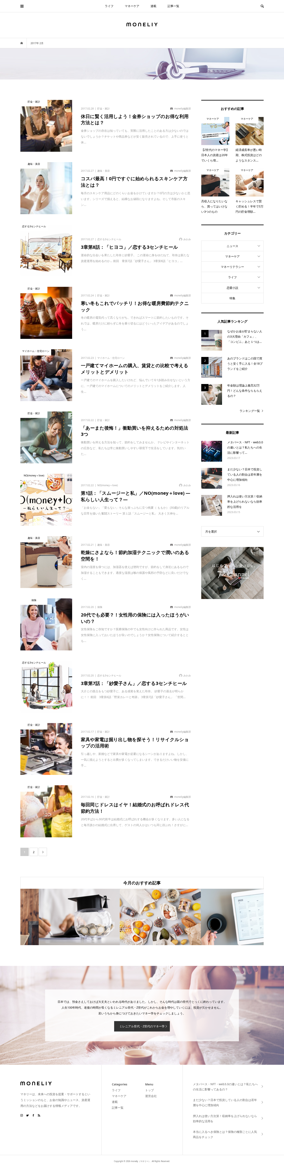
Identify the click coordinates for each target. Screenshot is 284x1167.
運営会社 (151, 1096)
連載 (153, 6)
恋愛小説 (232, 288)
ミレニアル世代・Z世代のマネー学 (142, 1026)
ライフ (109, 6)
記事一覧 (173, 6)
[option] (60, 917)
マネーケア (132, 6)
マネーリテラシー (232, 267)
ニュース (232, 246)
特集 (232, 298)
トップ (149, 1090)
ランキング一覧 (250, 411)
